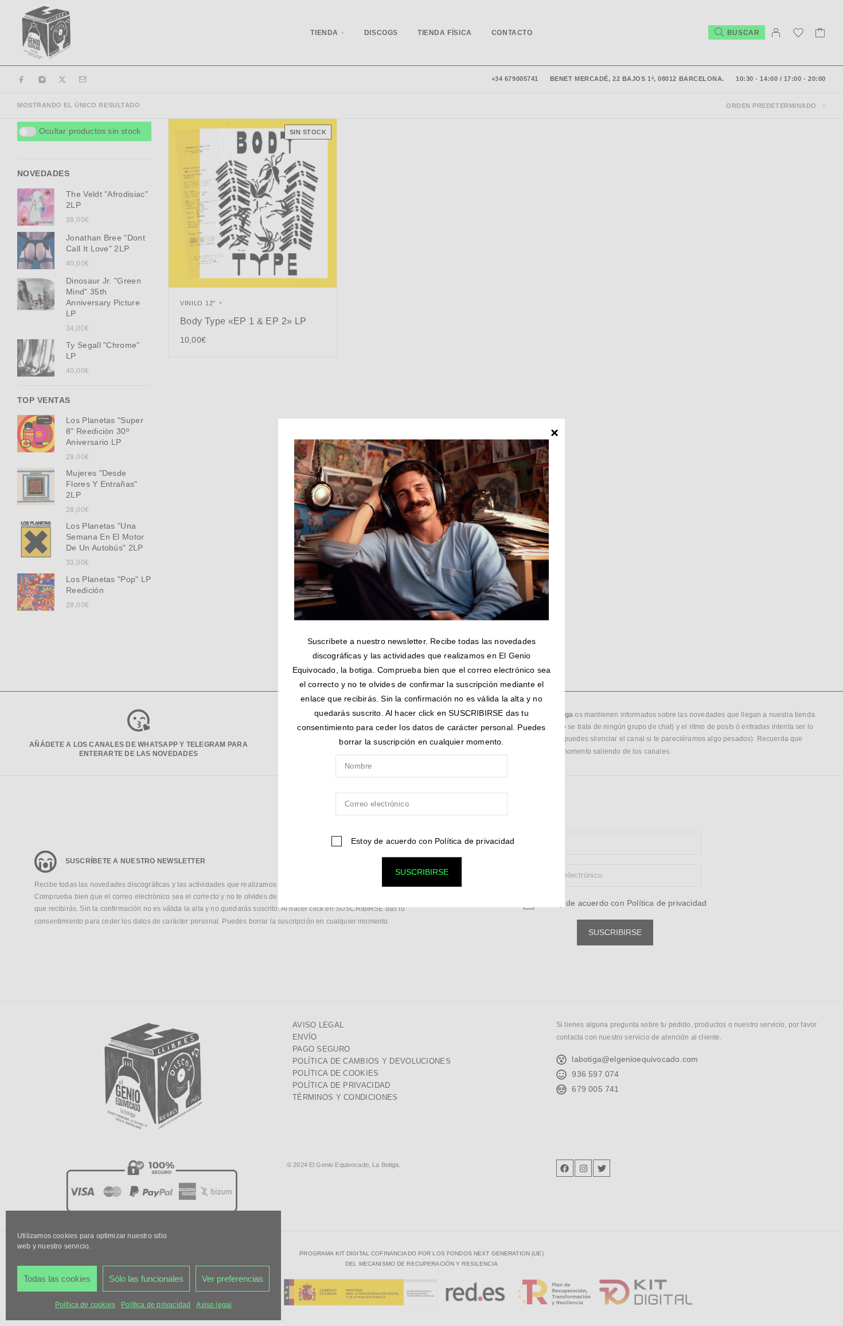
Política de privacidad (474, 840)
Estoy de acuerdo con (431, 840)
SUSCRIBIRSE (421, 871)
